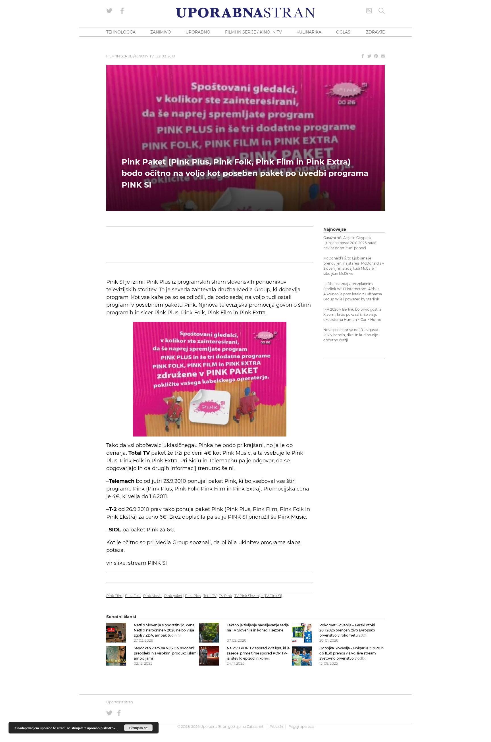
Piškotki (276, 726)
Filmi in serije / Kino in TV (130, 56)
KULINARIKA (308, 32)
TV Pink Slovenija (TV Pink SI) (258, 596)
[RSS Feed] (369, 11)
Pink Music (152, 596)
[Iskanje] (381, 11)
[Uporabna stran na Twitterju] (109, 11)
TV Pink (225, 596)
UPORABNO (198, 32)
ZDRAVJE (375, 32)
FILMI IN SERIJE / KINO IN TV (253, 32)
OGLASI (343, 32)
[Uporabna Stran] (245, 13)
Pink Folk (133, 596)
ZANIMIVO (160, 32)
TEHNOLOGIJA (121, 32)
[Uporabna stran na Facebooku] (122, 11)
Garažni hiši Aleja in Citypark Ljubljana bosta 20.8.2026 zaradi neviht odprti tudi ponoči (350, 243)
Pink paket (173, 596)
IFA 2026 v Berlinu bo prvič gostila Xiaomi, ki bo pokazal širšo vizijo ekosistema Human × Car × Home (352, 314)
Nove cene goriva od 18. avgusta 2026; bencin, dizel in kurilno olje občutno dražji (350, 335)
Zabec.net (255, 726)
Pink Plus (193, 596)
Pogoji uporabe (301, 726)
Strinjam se (138, 727)
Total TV (210, 596)
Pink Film (114, 596)
